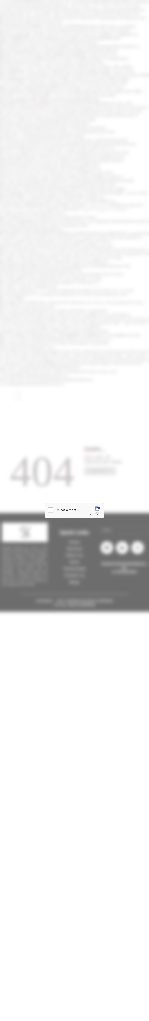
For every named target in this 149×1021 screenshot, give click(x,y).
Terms (99, 515)
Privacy (93, 515)
